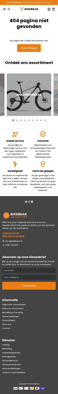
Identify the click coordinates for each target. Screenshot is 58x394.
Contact (6, 328)
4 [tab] (25, 120)
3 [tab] (21, 120)
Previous (4, 94)
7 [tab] (37, 120)
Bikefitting (7, 348)
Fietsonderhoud (10, 360)
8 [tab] (41, 120)
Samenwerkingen (10, 316)
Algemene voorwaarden (14, 304)
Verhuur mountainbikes (13, 372)
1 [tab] (13, 120)
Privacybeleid (8, 320)
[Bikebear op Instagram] (29, 201)
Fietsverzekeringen (11, 368)
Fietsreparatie (9, 356)
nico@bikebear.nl (12, 241)
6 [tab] (33, 120)
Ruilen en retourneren (13, 308)
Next (53, 94)
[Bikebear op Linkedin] (32, 201)
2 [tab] (17, 120)
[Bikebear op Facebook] (26, 201)
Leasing (6, 344)
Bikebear (36, 384)
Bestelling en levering (12, 312)
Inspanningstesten (11, 352)
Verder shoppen (29, 48)
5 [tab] (29, 120)
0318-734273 (10, 245)
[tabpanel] (29, 94)
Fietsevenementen (11, 364)
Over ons (6, 324)
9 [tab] (45, 120)
